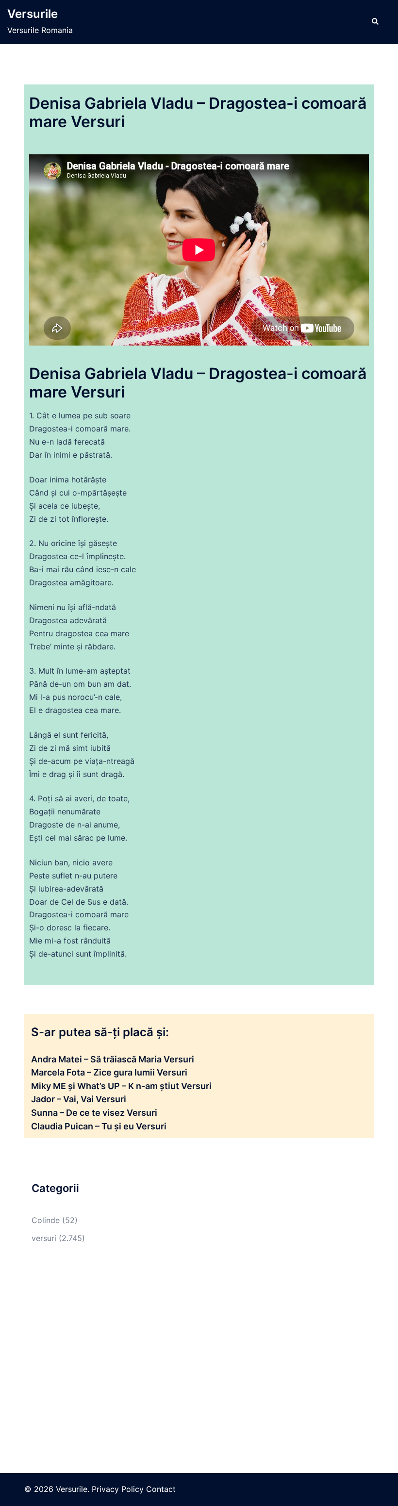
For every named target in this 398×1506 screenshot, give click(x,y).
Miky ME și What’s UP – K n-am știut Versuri (121, 1086)
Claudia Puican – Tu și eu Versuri (98, 1126)
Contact (161, 1489)
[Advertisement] (199, 1342)
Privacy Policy (118, 1489)
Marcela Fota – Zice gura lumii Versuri (109, 1072)
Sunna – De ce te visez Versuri (94, 1113)
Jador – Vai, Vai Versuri (78, 1099)
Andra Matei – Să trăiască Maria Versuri (112, 1059)
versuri (44, 1238)
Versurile (32, 14)
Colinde (46, 1220)
